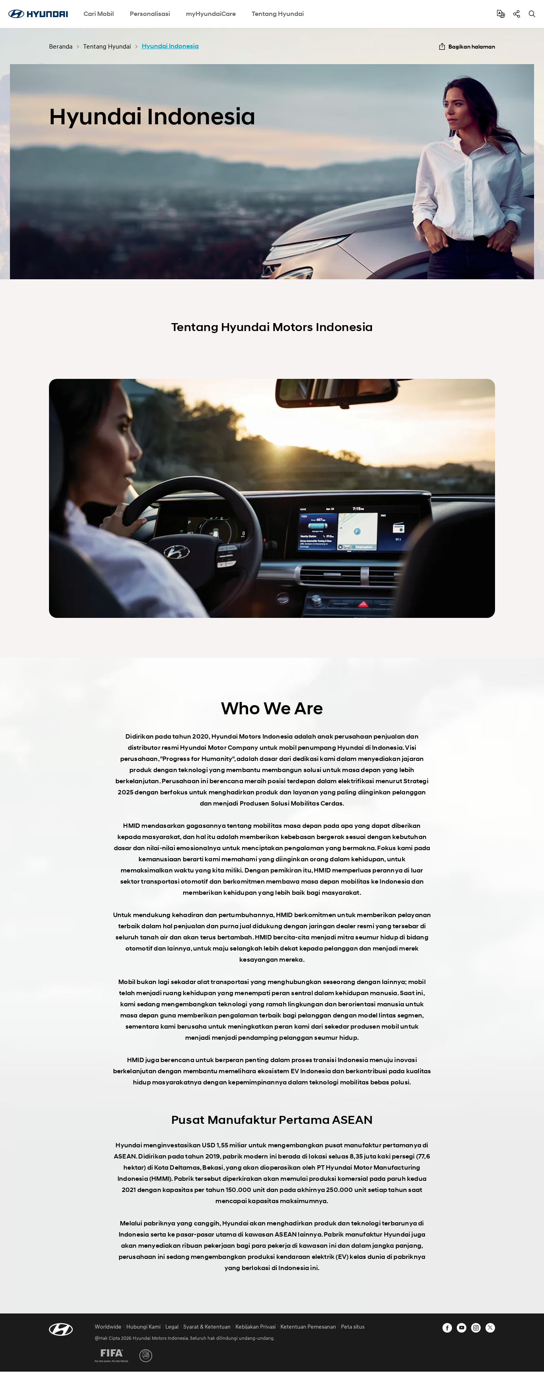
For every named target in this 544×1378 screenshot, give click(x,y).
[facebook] (447, 1328)
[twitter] (490, 1328)
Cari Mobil (99, 14)
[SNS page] (517, 14)
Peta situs (352, 1326)
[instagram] (476, 1328)
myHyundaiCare (211, 14)
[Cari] (532, 14)
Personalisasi (150, 14)
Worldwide (108, 1326)
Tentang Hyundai (278, 14)
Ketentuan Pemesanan (308, 1326)
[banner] (272, 171)
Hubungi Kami (143, 1326)
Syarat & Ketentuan (207, 1326)
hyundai (38, 14)
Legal (171, 1326)
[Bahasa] (501, 14)
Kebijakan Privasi (255, 1326)
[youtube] (461, 1328)
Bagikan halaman (471, 46)
